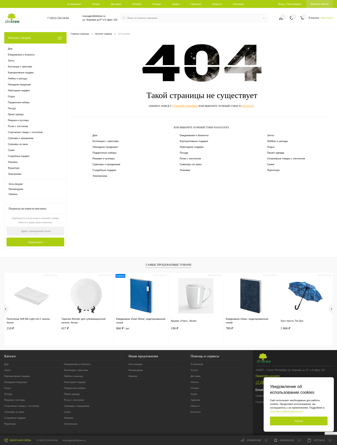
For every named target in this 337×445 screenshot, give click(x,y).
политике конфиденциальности (286, 411)
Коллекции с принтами (105, 141)
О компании (74, 4)
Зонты (270, 135)
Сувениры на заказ (190, 164)
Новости (217, 4)
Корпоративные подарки (194, 141)
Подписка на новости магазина (27, 208)
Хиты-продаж (16, 184)
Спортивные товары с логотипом (286, 158)
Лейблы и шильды (277, 141)
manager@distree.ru (93, 16)
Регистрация (294, 4)
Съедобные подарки (104, 170)
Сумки (270, 164)
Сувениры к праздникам (106, 164)
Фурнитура (273, 170)
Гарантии (195, 4)
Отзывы (156, 4)
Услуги (96, 4)
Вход (281, 4)
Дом (94, 135)
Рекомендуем (16, 189)
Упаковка (185, 170)
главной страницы (185, 106)
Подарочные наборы (104, 152)
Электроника (99, 175)
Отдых (271, 146)
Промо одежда (275, 152)
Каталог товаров (19, 37)
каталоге (247, 106)
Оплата (137, 4)
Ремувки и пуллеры (103, 158)
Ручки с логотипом (190, 158)
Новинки (13, 194)
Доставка (116, 4)
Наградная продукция (105, 146)
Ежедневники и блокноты (194, 135)
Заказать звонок (319, 3)
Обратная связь (20, 440)
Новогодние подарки (192, 146)
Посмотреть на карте (268, 375)
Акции (175, 4)
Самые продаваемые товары (168, 264)
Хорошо (299, 421)
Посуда (184, 152)
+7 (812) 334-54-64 (58, 17)
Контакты (238, 4)
